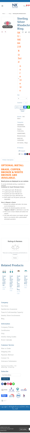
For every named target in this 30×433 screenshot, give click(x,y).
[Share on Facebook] (25, 154)
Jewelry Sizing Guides (8, 336)
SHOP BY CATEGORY (20, 139)
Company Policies (7, 327)
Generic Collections (20, 130)
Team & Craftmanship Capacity (12, 312)
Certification (5, 330)
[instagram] (8, 384)
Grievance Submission (9, 361)
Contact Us (5, 358)
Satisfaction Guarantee (9, 309)
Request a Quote (22, 110)
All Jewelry (20, 143)
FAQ (2, 333)
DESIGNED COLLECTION (21, 126)
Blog (2, 318)
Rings (10, 13)
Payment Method (7, 355)
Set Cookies (23, 429)
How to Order (6, 348)
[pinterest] (10, 384)
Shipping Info (6, 351)
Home (3, 13)
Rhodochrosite (21, 136)
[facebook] (2, 384)
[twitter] (5, 384)
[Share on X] (27, 154)
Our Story (4, 306)
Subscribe (5, 379)
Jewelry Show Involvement (10, 315)
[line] (13, 384)
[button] (24, 6)
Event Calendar (6, 340)
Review (15, 257)
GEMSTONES (21, 133)
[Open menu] (2, 5)
